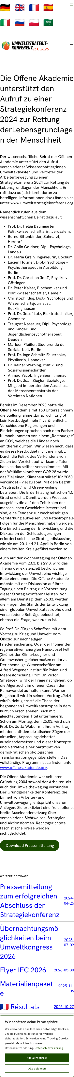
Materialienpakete (26, 988)
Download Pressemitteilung (30, 845)
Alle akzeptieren (37, 1058)
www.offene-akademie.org (23, 767)
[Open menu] (71, 4)
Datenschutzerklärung (49, 1048)
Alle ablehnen (37, 1068)
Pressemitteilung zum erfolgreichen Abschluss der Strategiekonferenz (29, 900)
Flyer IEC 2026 (23, 970)
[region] (37, 1046)
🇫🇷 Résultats (20, 1006)
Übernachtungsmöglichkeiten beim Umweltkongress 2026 (29, 942)
